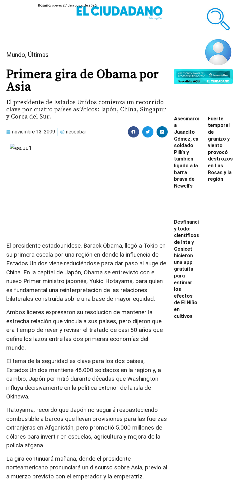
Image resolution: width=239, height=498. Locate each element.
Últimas (38, 54)
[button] (133, 131)
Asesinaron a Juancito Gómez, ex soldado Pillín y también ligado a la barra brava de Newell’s (187, 152)
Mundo (15, 54)
